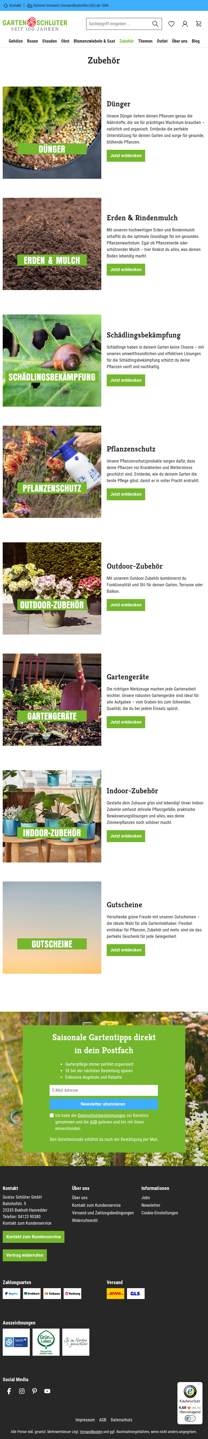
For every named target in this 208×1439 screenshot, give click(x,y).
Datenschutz (121, 1419)
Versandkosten (91, 1432)
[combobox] (118, 24)
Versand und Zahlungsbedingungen (103, 1212)
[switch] (190, 1418)
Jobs (145, 1197)
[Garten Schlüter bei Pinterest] (34, 1391)
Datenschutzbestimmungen (101, 1115)
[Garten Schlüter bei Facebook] (9, 1391)
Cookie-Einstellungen (159, 1212)
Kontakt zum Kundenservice (27, 1223)
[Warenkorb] (198, 24)
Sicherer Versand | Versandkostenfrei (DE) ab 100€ (71, 5)
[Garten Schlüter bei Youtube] (47, 1391)
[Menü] (199, 1385)
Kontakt (15, 5)
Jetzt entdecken (126, 155)
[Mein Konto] (185, 24)
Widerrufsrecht (85, 1220)
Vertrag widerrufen (24, 1255)
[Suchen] (155, 24)
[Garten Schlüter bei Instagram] (21, 1391)
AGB (93, 1122)
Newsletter (150, 1205)
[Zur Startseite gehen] (35, 23)
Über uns (79, 1197)
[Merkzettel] (171, 24)
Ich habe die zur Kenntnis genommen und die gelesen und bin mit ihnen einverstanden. (101, 1122)
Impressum (85, 1419)
